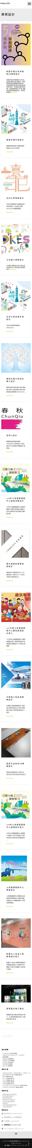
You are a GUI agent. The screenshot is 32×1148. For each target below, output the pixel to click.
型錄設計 (5, 1058)
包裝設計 (5, 1062)
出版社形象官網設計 (9, 1101)
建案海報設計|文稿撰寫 (10, 1094)
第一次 (5, 1078)
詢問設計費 (6, 1060)
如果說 (5, 1082)
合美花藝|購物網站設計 (10, 1105)
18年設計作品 (7, 1053)
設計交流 (5, 1066)
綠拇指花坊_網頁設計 (9, 1100)
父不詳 (5, 1080)
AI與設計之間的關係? (9, 1087)
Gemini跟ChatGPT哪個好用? (11, 1085)
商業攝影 (5, 1064)
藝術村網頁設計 (7, 1098)
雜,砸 (4, 1076)
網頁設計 (5, 1103)
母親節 (5, 1083)
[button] (29, 3)
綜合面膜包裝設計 (8, 1096)
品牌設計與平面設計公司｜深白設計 (13, 1055)
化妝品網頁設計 (7, 1107)
